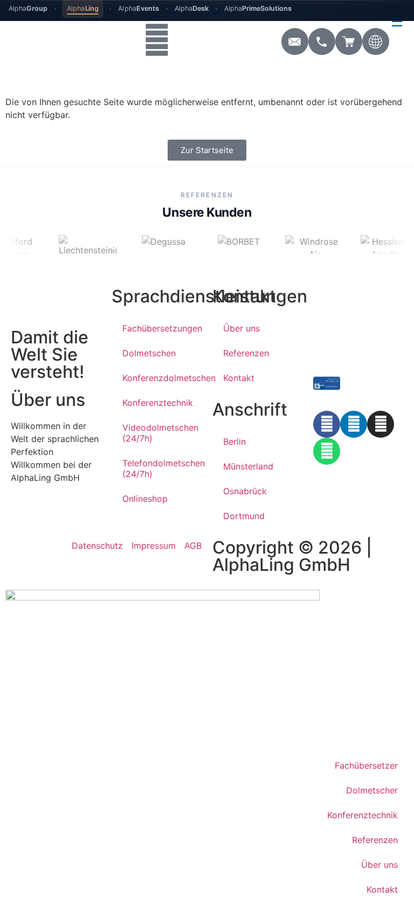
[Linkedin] (353, 424)
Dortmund (244, 515)
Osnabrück (245, 491)
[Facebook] (326, 424)
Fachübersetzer (366, 765)
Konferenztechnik (157, 402)
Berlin (234, 441)
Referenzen (246, 353)
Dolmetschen (149, 353)
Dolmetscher (372, 790)
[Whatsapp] (326, 451)
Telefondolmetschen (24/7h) (162, 468)
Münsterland (248, 466)
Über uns (241, 328)
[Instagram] (380, 424)
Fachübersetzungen (162, 328)
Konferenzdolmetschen (162, 377)
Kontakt (238, 377)
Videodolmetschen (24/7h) (160, 433)
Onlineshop (145, 498)
